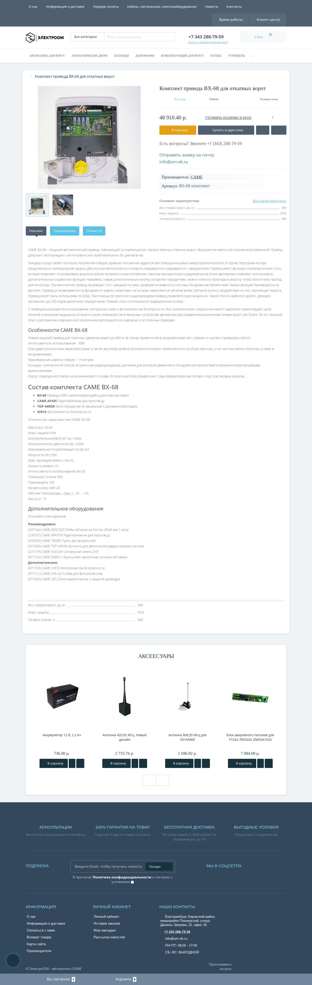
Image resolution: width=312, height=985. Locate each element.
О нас (33, 6)
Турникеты (236, 55)
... (253, 55)
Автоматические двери (89, 55)
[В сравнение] (80, 763)
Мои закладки (105, 930)
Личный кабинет (106, 916)
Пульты (215, 55)
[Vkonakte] (257, 864)
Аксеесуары (156, 656)
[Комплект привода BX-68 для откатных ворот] (89, 137)
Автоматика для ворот (47, 55)
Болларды (121, 55)
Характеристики (64, 231)
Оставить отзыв (269, 99)
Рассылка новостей (109, 937)
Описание (36, 231)
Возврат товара (39, 937)
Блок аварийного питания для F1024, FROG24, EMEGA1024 (250, 737)
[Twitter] (270, 864)
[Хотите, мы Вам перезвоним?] (13, 960)
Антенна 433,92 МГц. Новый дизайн (125, 737)
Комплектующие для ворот (182, 55)
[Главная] (27, 76)
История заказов (107, 923)
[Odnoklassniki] (264, 864)
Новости (211, 6)
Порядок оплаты (106, 6)
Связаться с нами (41, 930)
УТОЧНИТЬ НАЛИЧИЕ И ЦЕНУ (228, 118)
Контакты (234, 6)
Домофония (145, 55)
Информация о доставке (65, 6)
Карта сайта (36, 944)
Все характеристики (269, 201)
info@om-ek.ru (173, 161)
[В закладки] (72, 763)
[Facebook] (251, 864)
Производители (39, 951)
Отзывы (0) (94, 231)
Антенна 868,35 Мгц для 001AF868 (187, 737)
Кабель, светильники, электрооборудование (162, 6)
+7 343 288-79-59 (177, 932)
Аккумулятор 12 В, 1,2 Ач (62, 735)
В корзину (55, 763)
